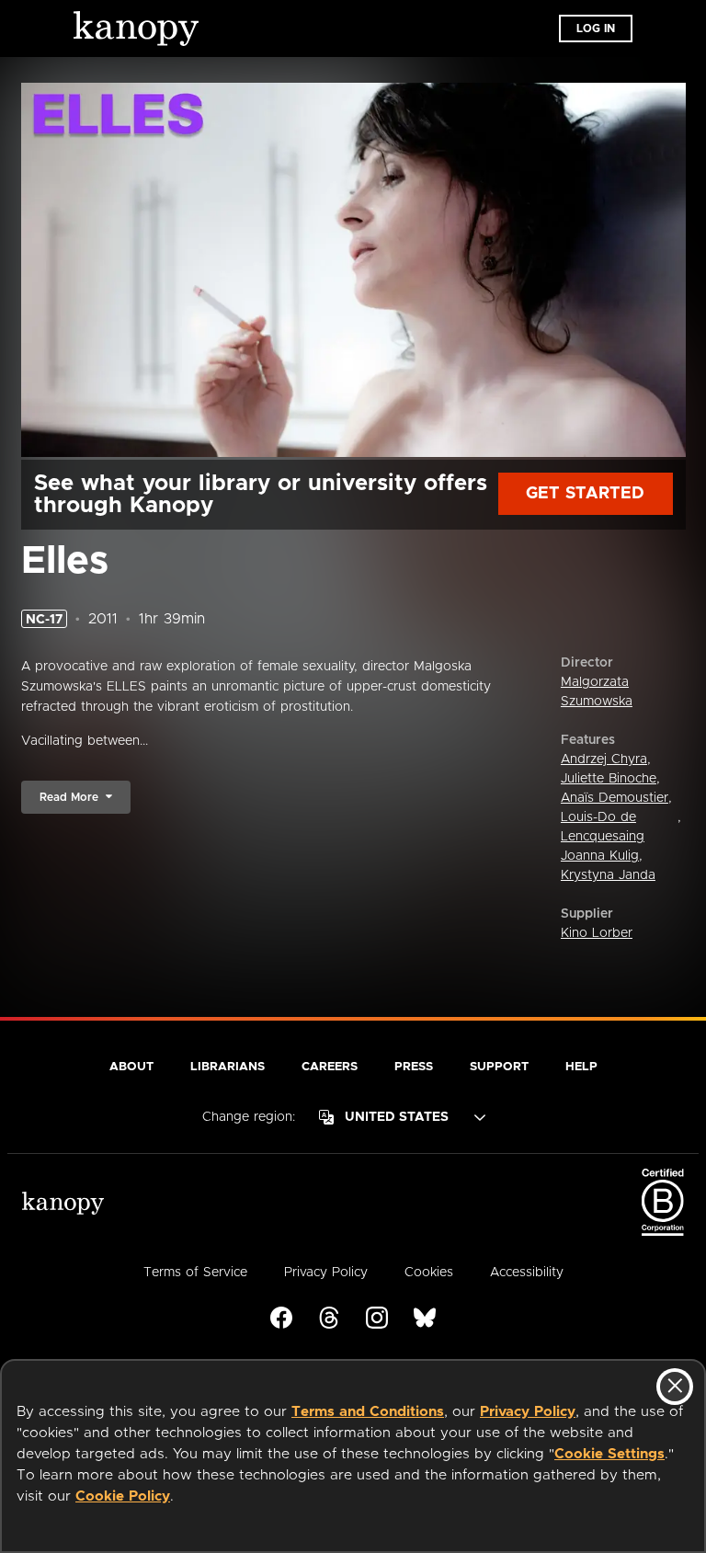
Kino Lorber (596, 933)
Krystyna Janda (608, 875)
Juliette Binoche (608, 778)
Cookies (428, 1272)
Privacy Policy (527, 1412)
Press (413, 1067)
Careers (330, 1067)
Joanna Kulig (600, 856)
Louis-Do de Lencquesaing (602, 827)
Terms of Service (195, 1272)
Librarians (227, 1067)
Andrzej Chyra (604, 759)
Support (499, 1067)
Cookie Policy (122, 1496)
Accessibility (527, 1272)
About (131, 1067)
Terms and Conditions (367, 1412)
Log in (595, 28)
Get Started (585, 493)
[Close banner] (674, 1386)
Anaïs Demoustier (614, 798)
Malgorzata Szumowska (596, 692)
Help (581, 1067)
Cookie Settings (609, 1454)
